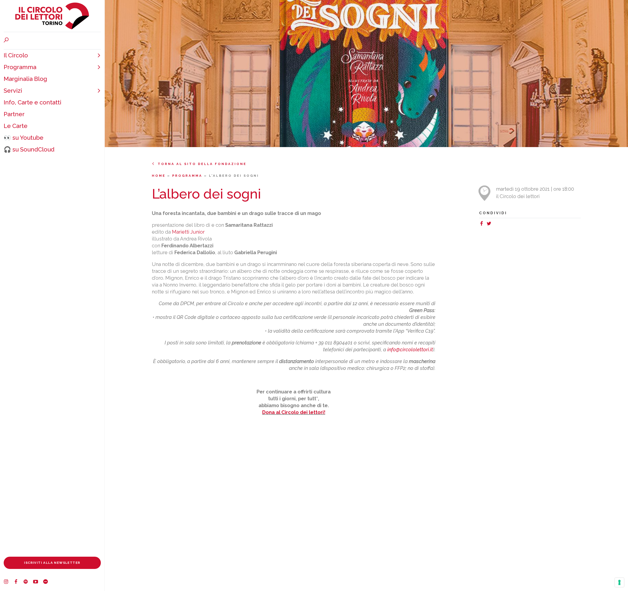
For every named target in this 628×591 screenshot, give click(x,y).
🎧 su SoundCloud (29, 149)
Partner (14, 114)
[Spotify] (28, 582)
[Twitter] (490, 224)
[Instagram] (8, 582)
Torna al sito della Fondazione (202, 164)
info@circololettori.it (410, 349)
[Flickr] (48, 582)
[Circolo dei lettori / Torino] (52, 15)
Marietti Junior (188, 232)
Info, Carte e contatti (32, 102)
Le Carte (15, 125)
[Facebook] (18, 582)
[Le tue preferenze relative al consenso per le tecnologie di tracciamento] (619, 582)
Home (159, 175)
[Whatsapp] (495, 224)
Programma (20, 67)
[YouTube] (38, 582)
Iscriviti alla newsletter (52, 563)
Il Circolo (16, 55)
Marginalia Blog (25, 78)
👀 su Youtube (23, 137)
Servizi (13, 90)
